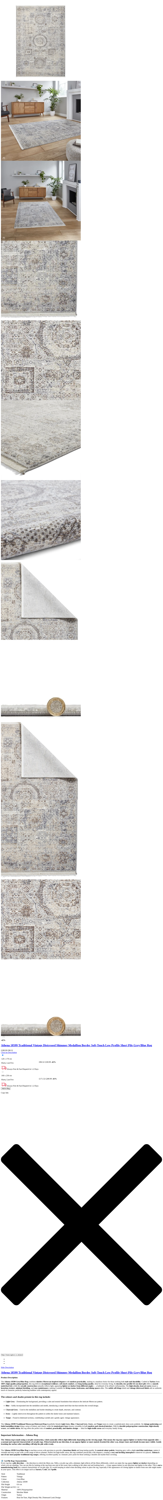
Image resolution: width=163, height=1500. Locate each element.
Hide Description (7, 1367)
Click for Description (9, 1052)
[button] (81, 1355)
